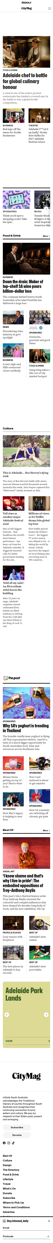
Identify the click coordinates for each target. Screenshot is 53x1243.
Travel (6, 1183)
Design (7, 1165)
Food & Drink (11, 1174)
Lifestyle (8, 1179)
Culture (7, 1160)
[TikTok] (13, 1143)
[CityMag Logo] (26, 8)
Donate (16, 1135)
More (45, 236)
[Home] (27, 3)
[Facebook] (4, 1143)
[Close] (49, 1221)
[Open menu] (49, 8)
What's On (9, 1188)
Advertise (9, 1212)
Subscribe (17, 1127)
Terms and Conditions (16, 1207)
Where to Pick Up (13, 1202)
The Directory (11, 1169)
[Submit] (47, 1236)
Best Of (7, 1155)
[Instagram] (8, 1143)
